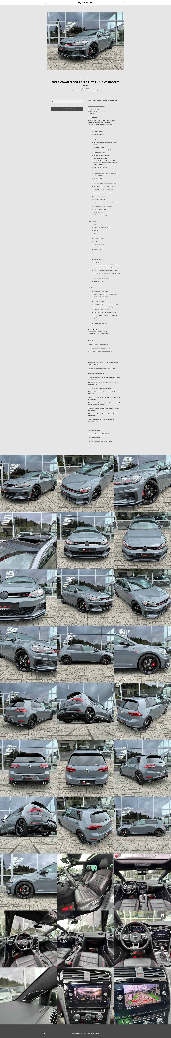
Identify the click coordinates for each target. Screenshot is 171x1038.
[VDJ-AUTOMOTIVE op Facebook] (44, 1033)
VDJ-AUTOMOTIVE (85, 3)
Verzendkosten (81, 90)
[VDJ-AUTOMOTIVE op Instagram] (47, 1033)
